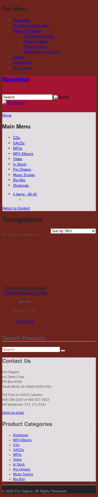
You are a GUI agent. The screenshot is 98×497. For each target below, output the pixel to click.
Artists (18, 57)
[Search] (63, 350)
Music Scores (24, 174)
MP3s (17, 148)
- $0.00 (25, 193)
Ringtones (21, 185)
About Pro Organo (27, 30)
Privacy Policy (35, 46)
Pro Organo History (39, 35)
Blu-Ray (19, 179)
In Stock (19, 164)
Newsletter (21, 19)
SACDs (19, 143)
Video (17, 158)
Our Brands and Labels (31, 25)
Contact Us (22, 62)
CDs (16, 137)
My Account (22, 67)
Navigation (16, 79)
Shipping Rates (36, 41)
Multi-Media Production (42, 51)
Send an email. (13, 413)
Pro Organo (22, 169)
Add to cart (24, 321)
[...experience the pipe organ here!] (13, 102)
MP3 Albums (23, 153)
